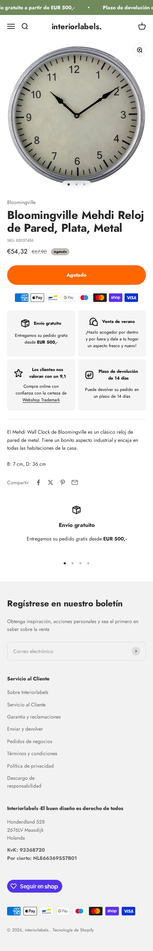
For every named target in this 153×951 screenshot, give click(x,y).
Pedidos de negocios (29, 741)
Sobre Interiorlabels (27, 692)
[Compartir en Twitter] (50, 482)
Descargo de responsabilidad (24, 781)
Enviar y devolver (25, 728)
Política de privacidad (30, 765)
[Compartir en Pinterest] (63, 482)
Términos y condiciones (32, 753)
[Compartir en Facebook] (38, 482)
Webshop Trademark (41, 400)
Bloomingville (21, 202)
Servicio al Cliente (26, 704)
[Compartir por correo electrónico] (75, 482)
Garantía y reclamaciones (34, 716)
